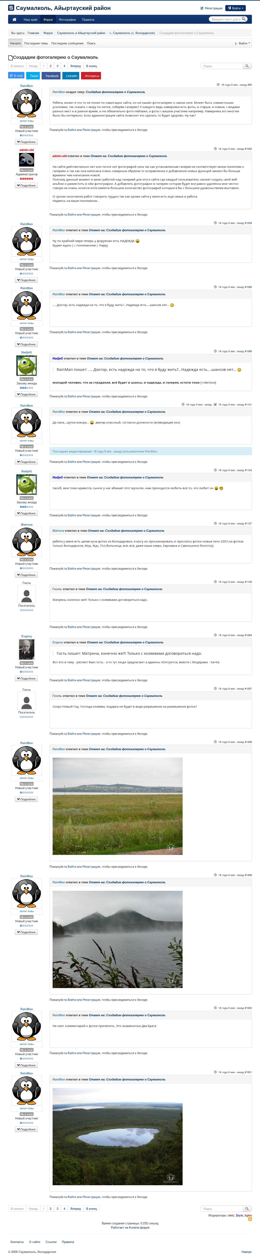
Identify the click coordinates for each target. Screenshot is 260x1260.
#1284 (248, 635)
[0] (118, 806)
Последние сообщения (67, 43)
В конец (91, 66)
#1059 (248, 223)
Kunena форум (139, 1227)
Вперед (75, 66)
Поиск (91, 43)
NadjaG (26, 352)
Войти (236, 8)
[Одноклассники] (249, 7)
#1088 (248, 351)
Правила (88, 19)
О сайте (34, 1242)
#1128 (248, 582)
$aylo (239, 1215)
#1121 (248, 404)
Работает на (119, 1227)
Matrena (26, 524)
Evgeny (26, 636)
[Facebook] (246, 7)
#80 (250, 85)
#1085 (248, 287)
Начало (15, 43)
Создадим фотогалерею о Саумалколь (115, 92)
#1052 (248, 149)
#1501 (248, 1072)
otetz (231, 1215)
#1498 (248, 742)
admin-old (27, 150)
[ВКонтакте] (248, 7)
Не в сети (27, 126)
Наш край (30, 19)
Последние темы (36, 43)
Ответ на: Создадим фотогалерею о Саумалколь (129, 156)
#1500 (248, 1008)
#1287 (248, 688)
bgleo (248, 1215)
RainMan (26, 86)
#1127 (248, 523)
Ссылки (51, 1242)
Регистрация (213, 8)
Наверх (247, 1251)
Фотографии (67, 19)
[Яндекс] (251, 7)
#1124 (248, 470)
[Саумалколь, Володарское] (14, 19)
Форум (48, 19)
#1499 (248, 875)
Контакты (17, 1242)
